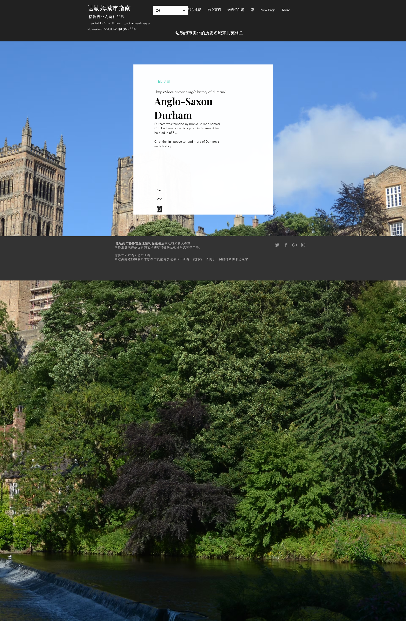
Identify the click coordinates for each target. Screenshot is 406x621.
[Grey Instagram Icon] (303, 245)
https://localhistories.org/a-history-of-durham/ (190, 92)
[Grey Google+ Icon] (294, 245)
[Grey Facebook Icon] (286, 245)
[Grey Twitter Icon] (277, 245)
